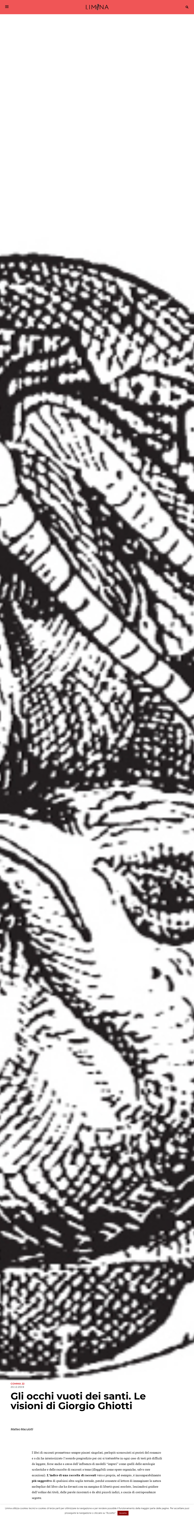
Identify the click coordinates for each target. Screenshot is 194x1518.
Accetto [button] (123, 1513)
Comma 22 (17, 1383)
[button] (186, 7)
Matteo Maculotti (22, 1429)
